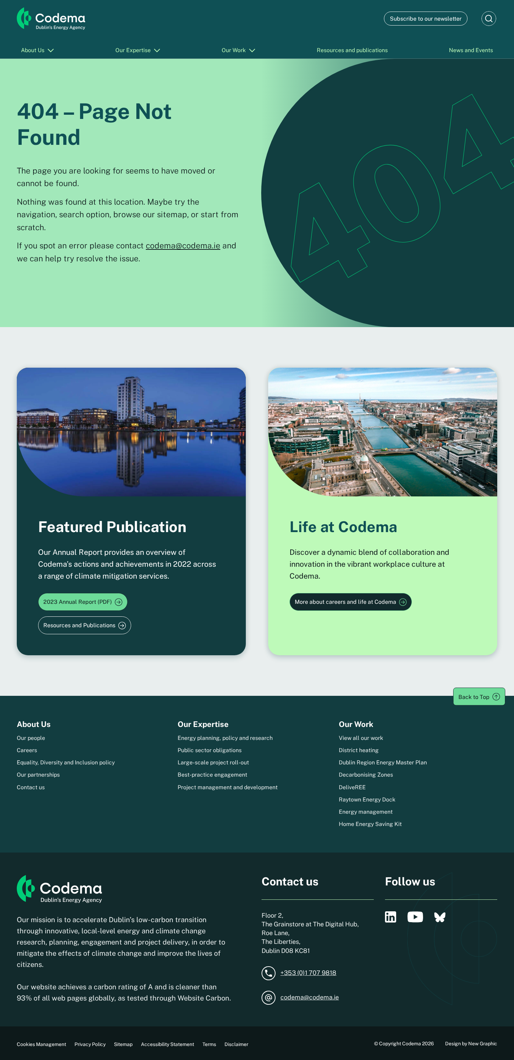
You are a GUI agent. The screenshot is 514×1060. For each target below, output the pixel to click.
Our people (31, 738)
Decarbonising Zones (366, 774)
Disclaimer (236, 1044)
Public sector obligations (210, 750)
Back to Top (474, 696)
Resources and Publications (79, 625)
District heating (359, 750)
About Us (32, 50)
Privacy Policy (90, 1044)
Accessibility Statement (167, 1044)
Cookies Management (41, 1044)
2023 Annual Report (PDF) (77, 602)
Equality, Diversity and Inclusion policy (66, 762)
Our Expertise (133, 50)
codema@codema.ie (183, 245)
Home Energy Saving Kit (370, 824)
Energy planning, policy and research (225, 738)
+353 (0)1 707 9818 (308, 972)
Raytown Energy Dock (367, 799)
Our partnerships (38, 774)
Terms (209, 1044)
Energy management (366, 811)
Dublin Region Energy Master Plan (383, 762)
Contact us (31, 787)
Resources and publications (352, 50)
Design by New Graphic (471, 1043)
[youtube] (415, 917)
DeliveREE (352, 787)
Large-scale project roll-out (213, 762)
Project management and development (228, 787)
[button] (488, 18)
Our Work (234, 50)
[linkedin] (390, 917)
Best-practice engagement (212, 774)
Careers (27, 750)
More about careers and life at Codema (345, 602)
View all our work (361, 738)
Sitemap (123, 1044)
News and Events (471, 50)
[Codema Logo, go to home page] (51, 18)
